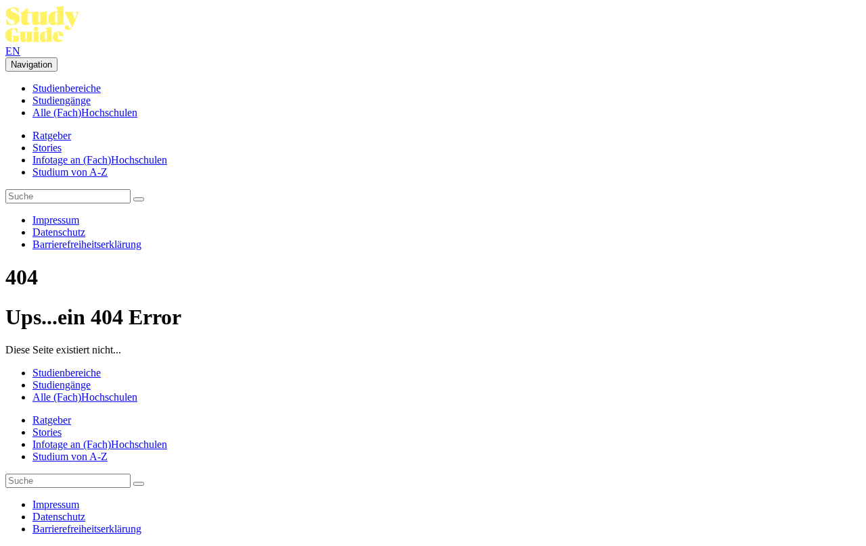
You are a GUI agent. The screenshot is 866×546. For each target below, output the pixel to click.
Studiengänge (61, 100)
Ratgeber (51, 135)
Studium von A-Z (70, 172)
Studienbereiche (66, 88)
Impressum (55, 220)
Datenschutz (58, 232)
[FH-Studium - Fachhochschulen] (42, 39)
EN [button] (12, 51)
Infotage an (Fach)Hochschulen (99, 160)
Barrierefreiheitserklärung (86, 244)
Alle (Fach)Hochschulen (84, 112)
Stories (47, 147)
